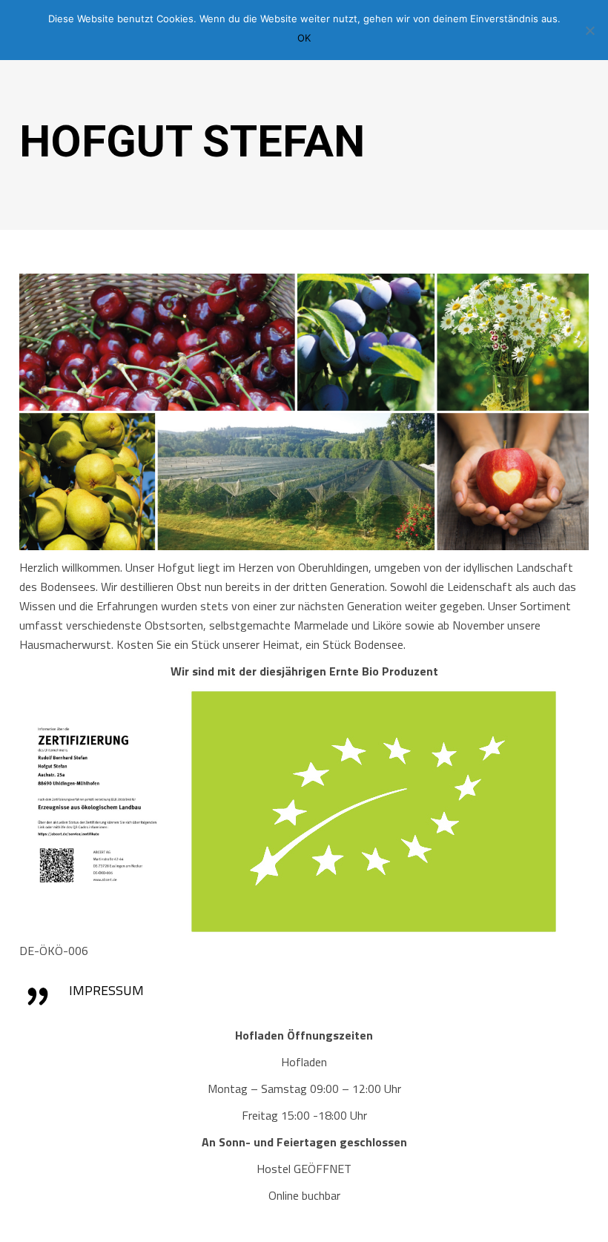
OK (304, 38)
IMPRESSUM (106, 990)
